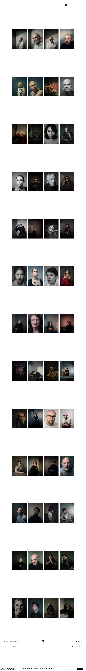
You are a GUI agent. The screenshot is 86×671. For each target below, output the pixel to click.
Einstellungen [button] (65, 669)
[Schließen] (84, 669)
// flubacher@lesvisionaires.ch (11, 641)
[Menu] (70, 5)
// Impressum (79, 644)
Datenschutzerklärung (11, 669)
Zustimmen (80, 669)
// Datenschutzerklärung (76, 646)
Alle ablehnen (72, 669)
